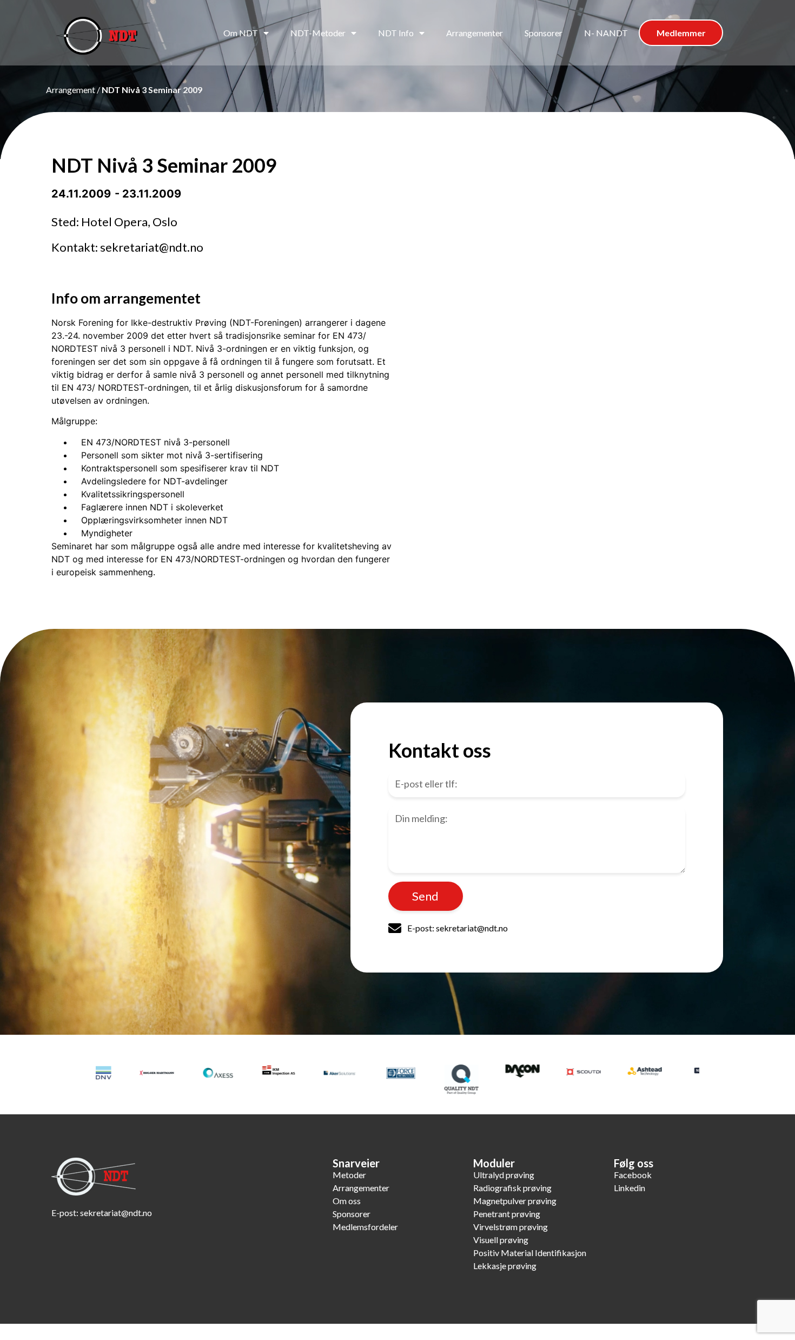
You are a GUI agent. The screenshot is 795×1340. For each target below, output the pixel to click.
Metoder (349, 1175)
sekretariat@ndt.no (116, 1212)
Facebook (633, 1175)
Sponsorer (543, 33)
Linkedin (629, 1188)
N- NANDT (606, 33)
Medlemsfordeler (365, 1226)
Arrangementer (474, 33)
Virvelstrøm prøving (510, 1226)
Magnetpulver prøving (514, 1201)
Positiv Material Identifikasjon (529, 1252)
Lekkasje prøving (504, 1265)
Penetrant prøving (506, 1213)
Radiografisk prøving (512, 1188)
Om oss (347, 1201)
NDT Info (396, 33)
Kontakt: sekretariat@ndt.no (127, 247)
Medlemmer (681, 33)
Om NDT (240, 33)
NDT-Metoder (318, 33)
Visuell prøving (500, 1239)
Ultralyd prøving (503, 1175)
